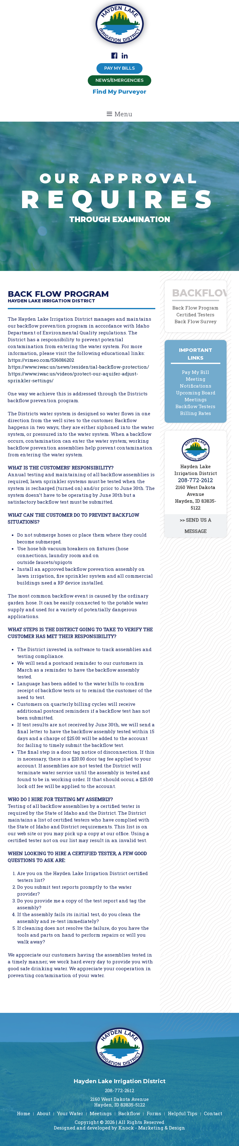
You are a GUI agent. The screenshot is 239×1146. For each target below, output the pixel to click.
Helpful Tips (182, 1113)
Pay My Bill (195, 372)
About (43, 1113)
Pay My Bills (119, 68)
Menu (123, 114)
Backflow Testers (195, 406)
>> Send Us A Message (195, 525)
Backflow (129, 1113)
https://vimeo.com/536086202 (41, 360)
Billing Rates (195, 413)
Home (23, 1113)
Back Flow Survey (196, 321)
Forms (154, 1113)
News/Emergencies (119, 80)
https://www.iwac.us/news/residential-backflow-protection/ (78, 367)
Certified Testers (195, 314)
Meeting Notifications (195, 382)
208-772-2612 (195, 480)
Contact (213, 1113)
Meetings (101, 1113)
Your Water (70, 1113)
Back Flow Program (195, 308)
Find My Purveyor (119, 92)
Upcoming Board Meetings (195, 396)
